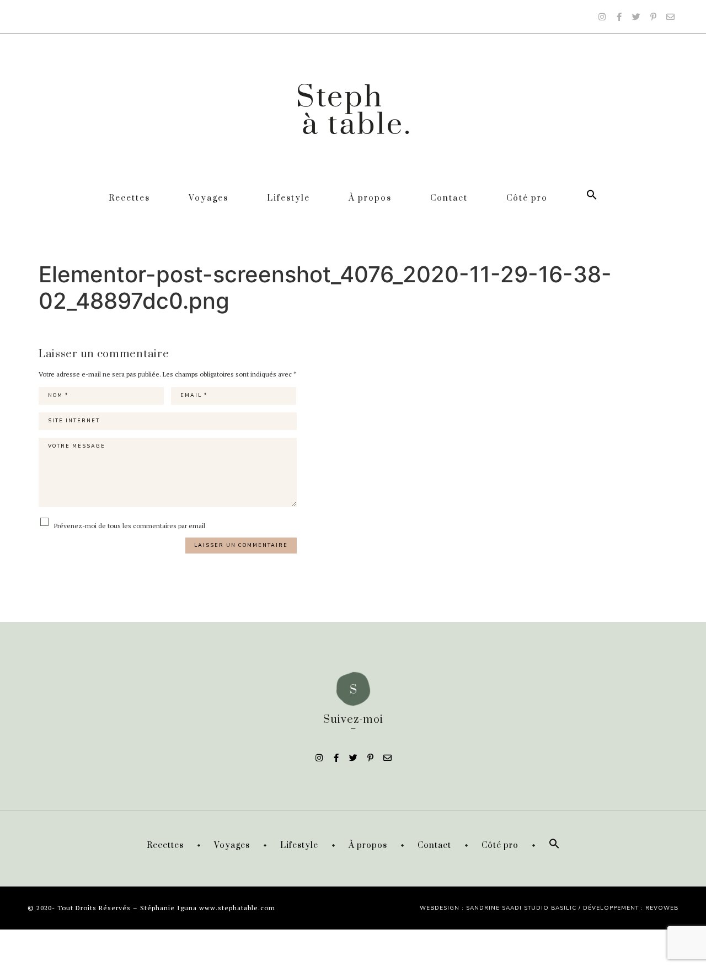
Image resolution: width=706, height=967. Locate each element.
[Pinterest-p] (653, 16)
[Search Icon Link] (591, 198)
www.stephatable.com (237, 908)
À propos (370, 198)
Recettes (129, 198)
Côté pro (527, 198)
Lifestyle (288, 198)
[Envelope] (670, 16)
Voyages (208, 198)
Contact (449, 198)
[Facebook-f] (619, 16)
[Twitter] (636, 16)
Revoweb (661, 908)
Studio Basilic (550, 908)
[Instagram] (601, 16)
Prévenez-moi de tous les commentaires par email (128, 525)
